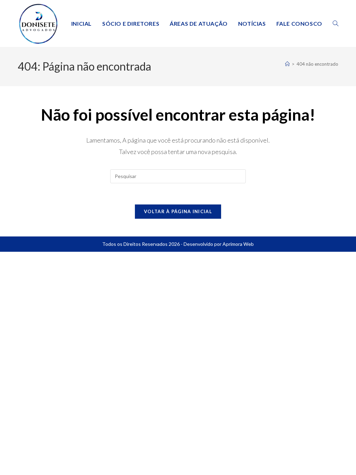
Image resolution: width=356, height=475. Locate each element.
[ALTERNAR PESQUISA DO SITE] (335, 23)
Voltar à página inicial (178, 211)
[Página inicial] (287, 64)
